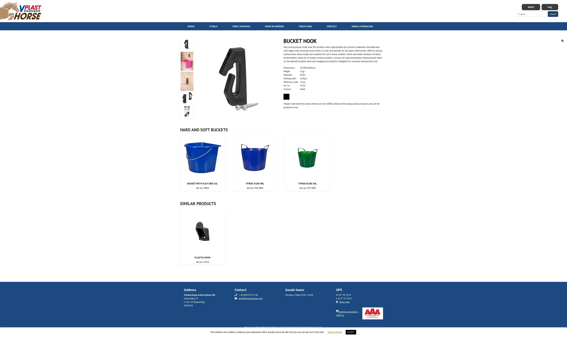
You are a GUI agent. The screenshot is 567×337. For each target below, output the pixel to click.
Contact (332, 26)
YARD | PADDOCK (241, 26)
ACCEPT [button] (350, 332)
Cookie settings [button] (335, 332)
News (531, 7)
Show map (344, 301)
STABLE (213, 26)
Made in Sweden (274, 26)
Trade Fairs (305, 26)
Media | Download (362, 26)
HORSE (191, 26)
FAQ (550, 7)
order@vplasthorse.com (250, 298)
